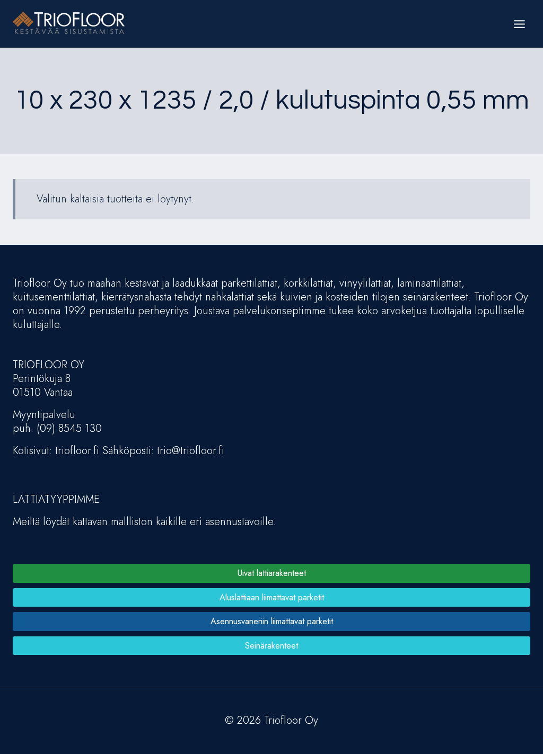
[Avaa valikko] (519, 23)
